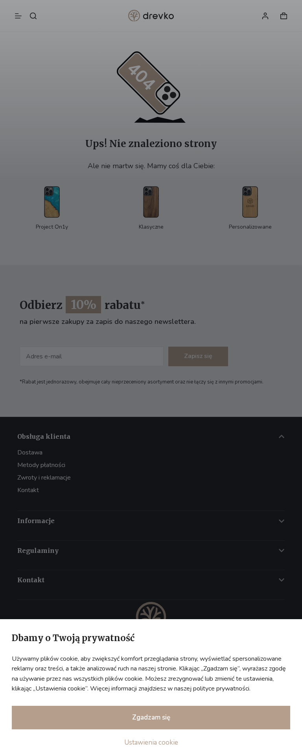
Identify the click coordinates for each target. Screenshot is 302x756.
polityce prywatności (221, 688)
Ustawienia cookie (151, 742)
